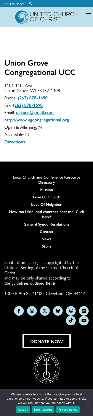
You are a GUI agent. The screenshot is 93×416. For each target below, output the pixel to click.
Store (46, 246)
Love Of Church (46, 196)
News (46, 238)
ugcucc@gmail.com (35, 112)
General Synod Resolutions (46, 224)
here (50, 282)
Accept (23, 409)
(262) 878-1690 (33, 97)
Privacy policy (67, 409)
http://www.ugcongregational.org (36, 119)
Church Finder (14, 3)
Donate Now (46, 341)
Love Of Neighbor (46, 204)
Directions (14, 141)
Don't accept (43, 409)
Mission (46, 189)
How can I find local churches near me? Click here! (46, 214)
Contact (46, 231)
